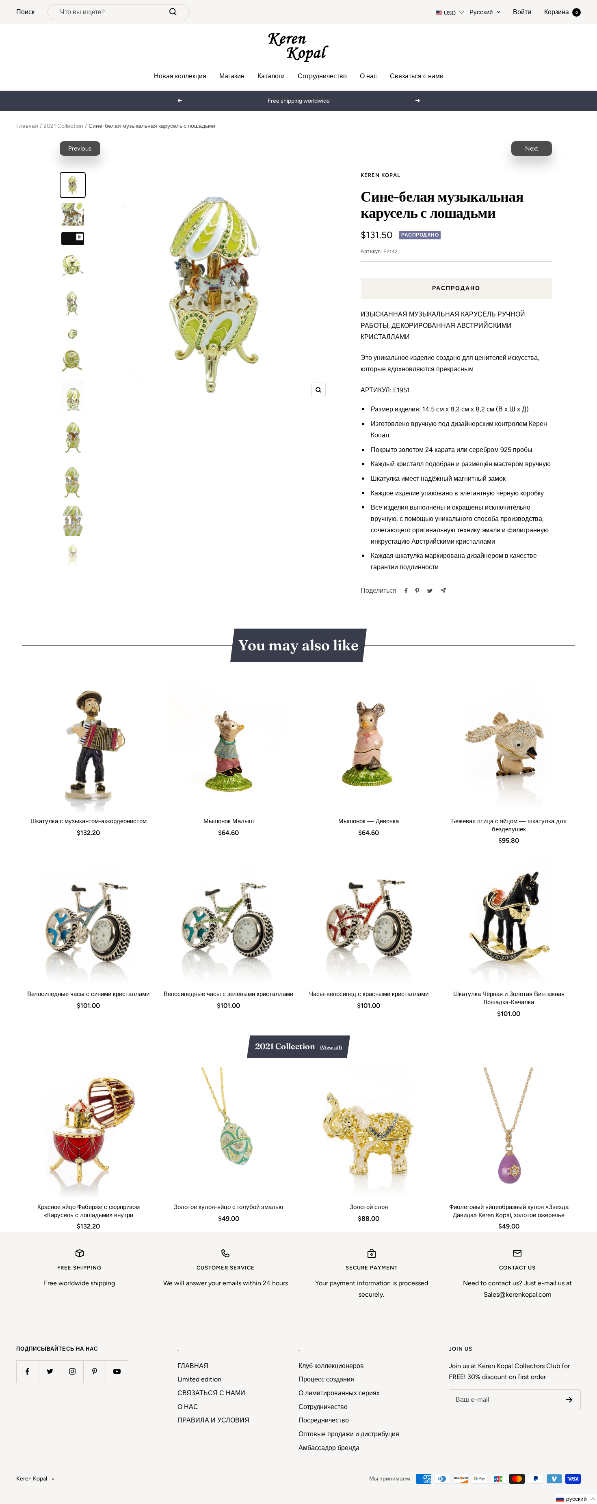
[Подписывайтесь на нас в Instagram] (72, 1371)
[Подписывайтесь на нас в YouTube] (117, 1371)
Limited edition (199, 1379)
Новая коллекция (180, 76)
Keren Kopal (380, 175)
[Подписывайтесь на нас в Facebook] (27, 1371)
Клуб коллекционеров (331, 1366)
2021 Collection (63, 126)
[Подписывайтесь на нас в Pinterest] (94, 1371)
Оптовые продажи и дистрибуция (348, 1434)
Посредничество (323, 1420)
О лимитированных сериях (339, 1393)
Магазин (231, 76)
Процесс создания (326, 1379)
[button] (576, 1499)
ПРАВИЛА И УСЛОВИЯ (213, 1420)
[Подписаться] (569, 1400)
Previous (79, 148)
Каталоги (271, 76)
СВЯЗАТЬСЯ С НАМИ (211, 1393)
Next (532, 148)
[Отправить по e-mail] (443, 590)
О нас (368, 76)
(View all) (331, 1047)
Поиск (25, 12)
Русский (481, 12)
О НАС (187, 1407)
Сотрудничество (322, 76)
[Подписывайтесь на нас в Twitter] (50, 1371)
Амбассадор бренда (328, 1448)
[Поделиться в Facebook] (406, 591)
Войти (522, 12)
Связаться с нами (416, 76)
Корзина (561, 12)
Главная (27, 126)
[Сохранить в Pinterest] (417, 591)
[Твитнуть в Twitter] (429, 591)
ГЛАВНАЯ (192, 1366)
